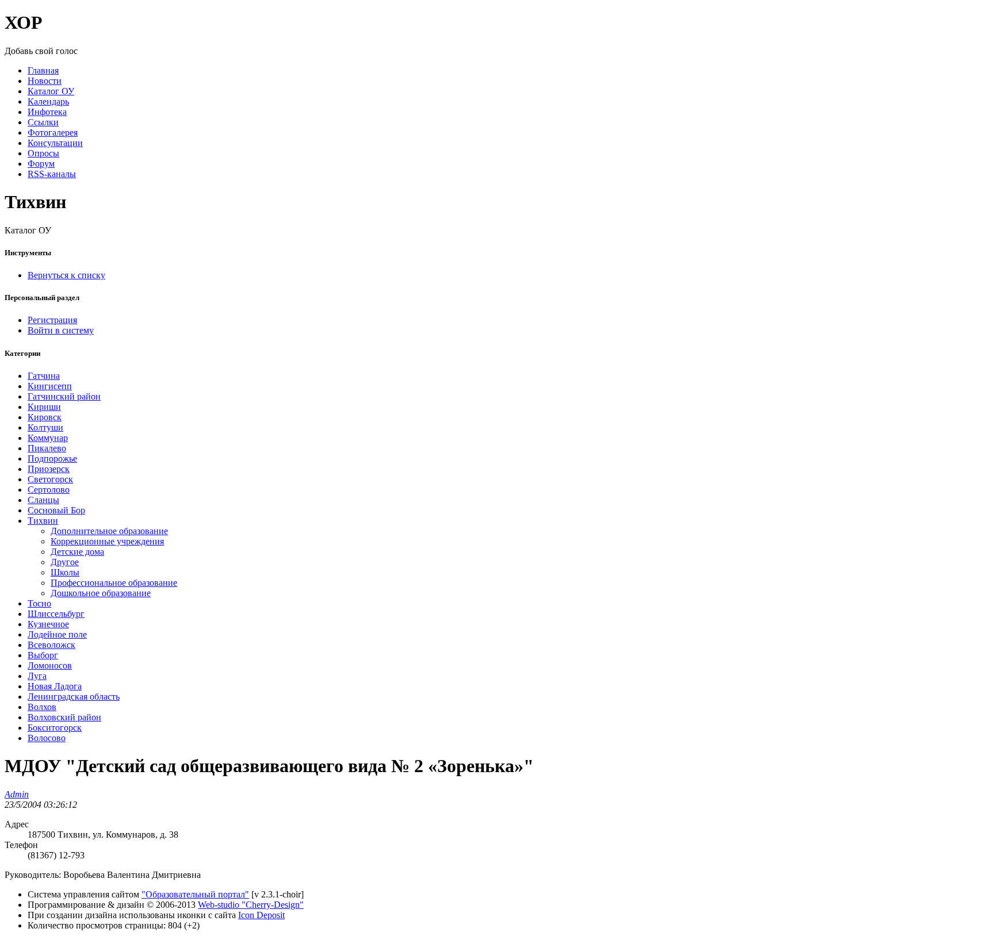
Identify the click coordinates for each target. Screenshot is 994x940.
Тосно (39, 603)
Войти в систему (61, 330)
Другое (65, 562)
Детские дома (77, 552)
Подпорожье (52, 458)
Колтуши (45, 427)
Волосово (47, 738)
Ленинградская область (74, 696)
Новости (45, 81)
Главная (43, 70)
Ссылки (43, 122)
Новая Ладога (55, 686)
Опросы (43, 153)
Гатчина (44, 376)
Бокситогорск (55, 727)
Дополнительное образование (109, 531)
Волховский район (64, 717)
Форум (41, 163)
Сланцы (43, 500)
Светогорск (50, 479)
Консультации (55, 143)
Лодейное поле (57, 634)
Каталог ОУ (51, 91)
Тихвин (43, 520)
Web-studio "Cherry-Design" (251, 905)
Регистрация (52, 320)
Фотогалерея (53, 132)
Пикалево (47, 448)
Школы (65, 572)
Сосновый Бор (56, 510)
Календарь (48, 101)
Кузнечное (48, 624)
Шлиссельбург (56, 614)
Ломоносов (50, 665)
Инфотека (47, 112)
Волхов (42, 707)
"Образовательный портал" (195, 894)
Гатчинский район (64, 396)
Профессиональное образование (114, 583)
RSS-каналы (52, 174)
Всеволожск (51, 645)
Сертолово (49, 489)
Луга (37, 676)
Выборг (43, 655)
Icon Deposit (261, 915)
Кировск (45, 417)
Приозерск (49, 469)
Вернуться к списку (66, 275)
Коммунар (48, 438)
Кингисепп (50, 386)
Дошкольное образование (101, 593)
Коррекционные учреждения (107, 541)
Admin (17, 794)
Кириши (44, 407)
